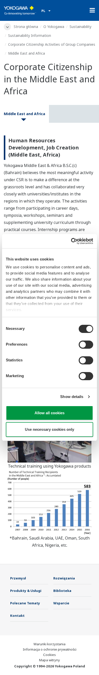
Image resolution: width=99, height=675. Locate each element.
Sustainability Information (29, 35)
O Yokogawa (53, 26)
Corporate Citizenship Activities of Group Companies (51, 44)
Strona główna (26, 26)
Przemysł (18, 578)
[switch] (86, 345)
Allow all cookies (49, 413)
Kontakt (17, 615)
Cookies (49, 654)
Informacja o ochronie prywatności (49, 649)
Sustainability (80, 26)
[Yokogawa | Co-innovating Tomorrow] (20, 10)
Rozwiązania (64, 578)
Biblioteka (62, 590)
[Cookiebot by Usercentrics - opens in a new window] (71, 241)
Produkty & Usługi (25, 590)
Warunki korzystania (49, 644)
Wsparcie (61, 603)
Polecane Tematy (25, 603)
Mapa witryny (49, 660)
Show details (71, 396)
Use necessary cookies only (49, 429)
